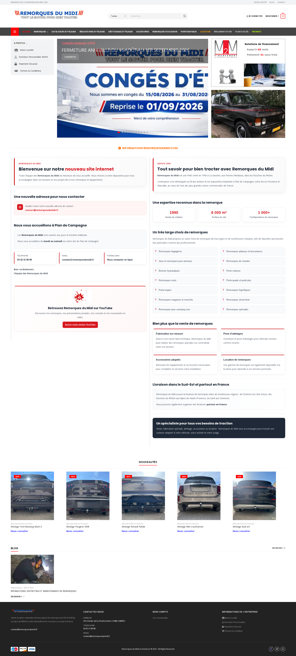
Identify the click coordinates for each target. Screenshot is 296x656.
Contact (281, 2)
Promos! (256, 31)
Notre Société (260, 2)
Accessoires (142, 31)
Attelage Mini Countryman (190, 526)
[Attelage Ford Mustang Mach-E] (37, 496)
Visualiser (222, 116)
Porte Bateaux (189, 31)
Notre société (26, 49)
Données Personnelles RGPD (33, 56)
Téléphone (89, 625)
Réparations (16, 587)
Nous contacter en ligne (120, 259)
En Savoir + (16, 596)
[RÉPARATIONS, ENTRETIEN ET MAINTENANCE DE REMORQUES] (44, 569)
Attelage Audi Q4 (241, 526)
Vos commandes (160, 617)
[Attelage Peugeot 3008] (92, 496)
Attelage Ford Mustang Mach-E (26, 526)
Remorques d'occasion (164, 31)
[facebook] (271, 649)
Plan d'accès (242, 31)
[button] (119, 132)
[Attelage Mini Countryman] (203, 496)
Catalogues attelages (63, 31)
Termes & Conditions (30, 70)
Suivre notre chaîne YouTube (80, 324)
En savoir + (278, 548)
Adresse (87, 618)
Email (86, 633)
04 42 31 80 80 (24, 259)
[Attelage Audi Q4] (259, 496)
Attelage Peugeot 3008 (77, 526)
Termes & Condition (233, 631)
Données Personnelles (234, 622)
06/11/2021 (29, 587)
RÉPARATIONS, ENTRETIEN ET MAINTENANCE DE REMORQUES (43, 590)
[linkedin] (283, 649)
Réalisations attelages (92, 31)
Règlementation (223, 31)
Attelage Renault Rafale (133, 526)
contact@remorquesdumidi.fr (41, 210)
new (17, 476)
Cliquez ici (70, 56)
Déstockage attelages (120, 31)
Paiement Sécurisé (27, 63)
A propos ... (20, 43)
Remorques (40, 31)
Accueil (26, 31)
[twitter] (277, 649)
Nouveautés (148, 462)
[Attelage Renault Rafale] (148, 496)
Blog (272, 2)
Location (205, 31)
